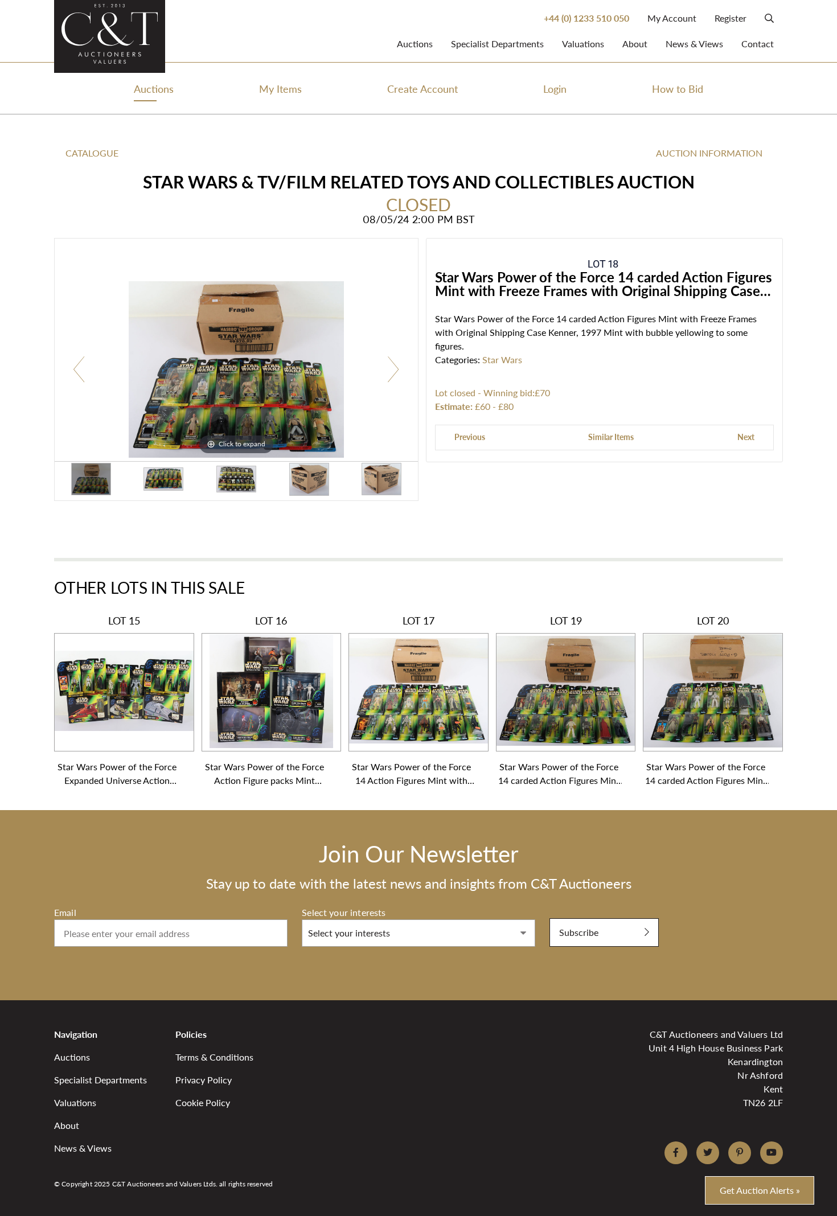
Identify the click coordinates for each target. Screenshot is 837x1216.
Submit (563, 912)
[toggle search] (769, 17)
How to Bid (677, 88)
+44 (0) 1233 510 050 (586, 17)
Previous (469, 436)
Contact (757, 43)
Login (555, 88)
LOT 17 (411, 700)
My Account (671, 17)
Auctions (415, 43)
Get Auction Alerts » (760, 1190)
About (634, 43)
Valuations (583, 43)
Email (65, 912)
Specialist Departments (497, 43)
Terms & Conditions (214, 1056)
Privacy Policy (203, 1079)
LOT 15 (117, 700)
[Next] (393, 369)
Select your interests (343, 912)
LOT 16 (264, 700)
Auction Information (709, 152)
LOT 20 (705, 700)
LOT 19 (558, 700)
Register (730, 17)
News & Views (694, 43)
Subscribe (578, 932)
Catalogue (91, 152)
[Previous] (79, 369)
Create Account (422, 88)
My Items (280, 88)
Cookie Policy (202, 1102)
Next (745, 436)
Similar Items (611, 436)
